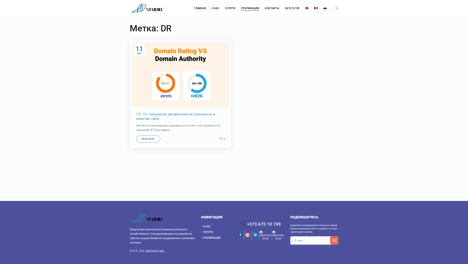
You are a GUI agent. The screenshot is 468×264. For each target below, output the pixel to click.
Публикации (212, 237)
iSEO (162, 251)
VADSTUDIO (151, 251)
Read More (148, 139)
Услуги (208, 232)
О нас (206, 226)
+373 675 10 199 (264, 224)
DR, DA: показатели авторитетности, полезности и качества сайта (175, 116)
